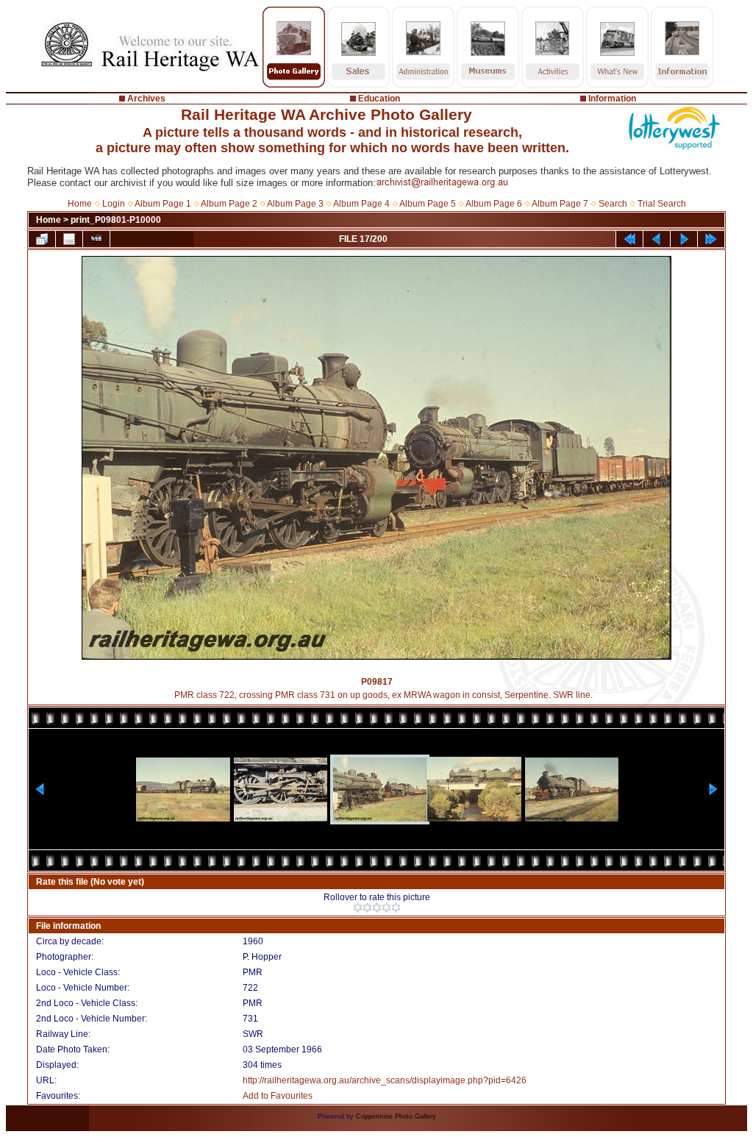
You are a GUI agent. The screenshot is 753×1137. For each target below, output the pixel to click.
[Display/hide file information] (69, 239)
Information (612, 98)
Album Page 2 (229, 204)
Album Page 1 (163, 204)
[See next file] (684, 239)
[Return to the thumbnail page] (42, 239)
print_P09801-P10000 (116, 220)
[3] (377, 907)
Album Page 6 (493, 204)
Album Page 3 (295, 204)
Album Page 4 (361, 204)
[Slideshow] (96, 239)
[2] (367, 907)
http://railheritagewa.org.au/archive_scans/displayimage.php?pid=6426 (385, 1080)
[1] (358, 907)
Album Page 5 (427, 204)
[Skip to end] (711, 239)
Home (80, 204)
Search (613, 204)
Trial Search (662, 204)
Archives (146, 98)
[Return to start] (629, 239)
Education (379, 98)
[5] (396, 907)
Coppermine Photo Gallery (396, 1116)
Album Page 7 (560, 204)
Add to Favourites (278, 1096)
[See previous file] (656, 239)
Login (113, 204)
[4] (386, 907)
